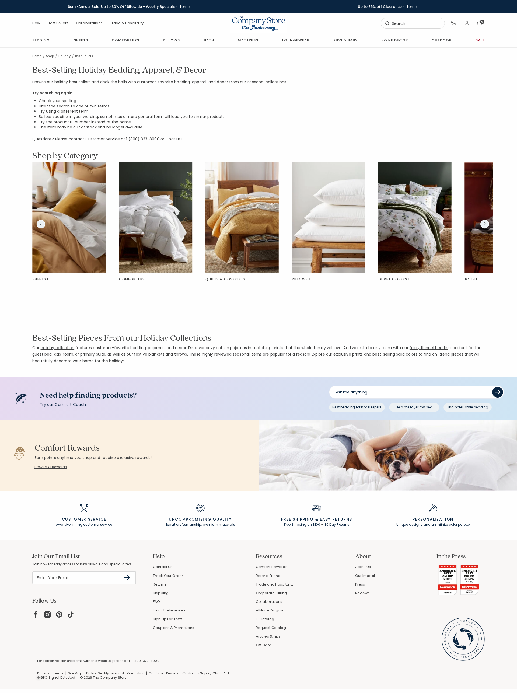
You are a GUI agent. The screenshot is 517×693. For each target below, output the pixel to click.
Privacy (43, 673)
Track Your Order (168, 575)
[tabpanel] (258, 207)
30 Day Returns (337, 524)
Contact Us (162, 566)
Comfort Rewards (271, 566)
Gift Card (263, 644)
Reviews (362, 593)
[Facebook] (35, 614)
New (36, 23)
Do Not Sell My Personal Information (115, 673)
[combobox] (412, 23)
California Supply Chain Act (205, 673)
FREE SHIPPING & (299, 519)
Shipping (161, 593)
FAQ (156, 601)
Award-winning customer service (84, 524)
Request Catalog (271, 627)
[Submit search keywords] (387, 23)
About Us (363, 566)
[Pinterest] (59, 614)
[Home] (258, 23)
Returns (159, 584)
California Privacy (163, 673)
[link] (248, 40)
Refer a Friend (268, 575)
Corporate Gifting (271, 593)
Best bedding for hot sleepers (357, 407)
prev (41, 224)
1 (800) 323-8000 (142, 139)
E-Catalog (265, 619)
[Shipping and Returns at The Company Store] (316, 510)
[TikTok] (71, 614)
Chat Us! (174, 139)
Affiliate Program (271, 610)
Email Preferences (169, 610)
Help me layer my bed (414, 407)
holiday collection (58, 347)
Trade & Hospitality (127, 23)
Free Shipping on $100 (302, 524)
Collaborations (89, 23)
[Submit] (497, 392)
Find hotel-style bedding (467, 407)
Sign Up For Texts (168, 619)
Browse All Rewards (50, 467)
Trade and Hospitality (275, 584)
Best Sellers (58, 23)
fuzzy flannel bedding (430, 347)
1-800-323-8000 (145, 661)
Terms (185, 6)
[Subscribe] (127, 577)
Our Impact (365, 575)
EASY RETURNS (336, 519)
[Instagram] (47, 614)
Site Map (75, 673)
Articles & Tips (268, 636)
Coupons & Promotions (173, 627)
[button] (453, 23)
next (484, 224)
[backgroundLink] (129, 6)
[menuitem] (41, 40)
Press (360, 584)
